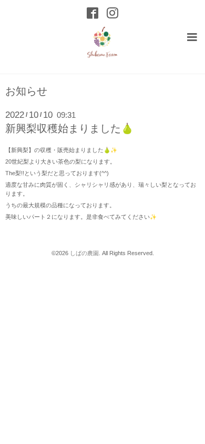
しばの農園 (84, 253)
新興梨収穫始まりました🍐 (69, 128)
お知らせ (26, 91)
